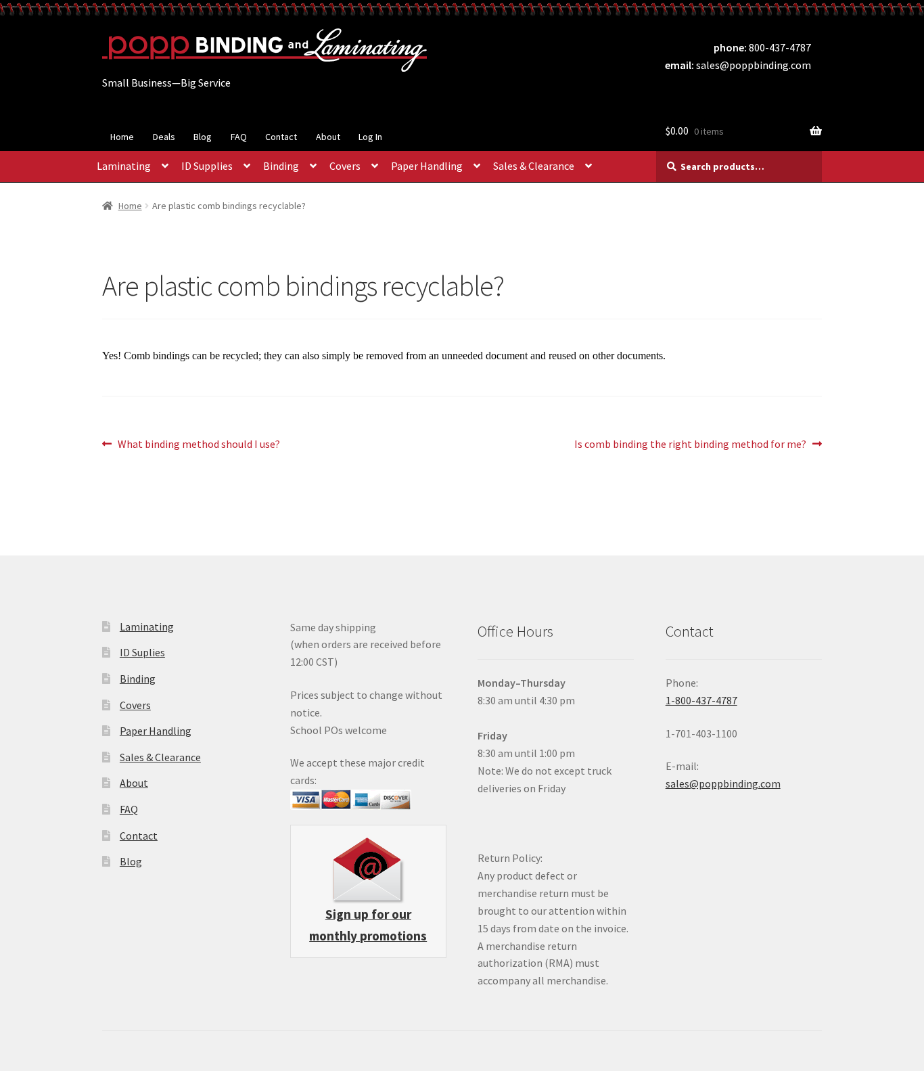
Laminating (124, 166)
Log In (370, 137)
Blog (202, 137)
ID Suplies (142, 652)
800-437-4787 (780, 47)
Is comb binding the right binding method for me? (690, 444)
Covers (345, 166)
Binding (281, 166)
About (328, 137)
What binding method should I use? (198, 444)
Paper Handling (427, 166)
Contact (281, 137)
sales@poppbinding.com (753, 65)
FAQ (239, 137)
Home (122, 137)
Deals (164, 137)
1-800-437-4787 (701, 700)
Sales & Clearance (533, 166)
